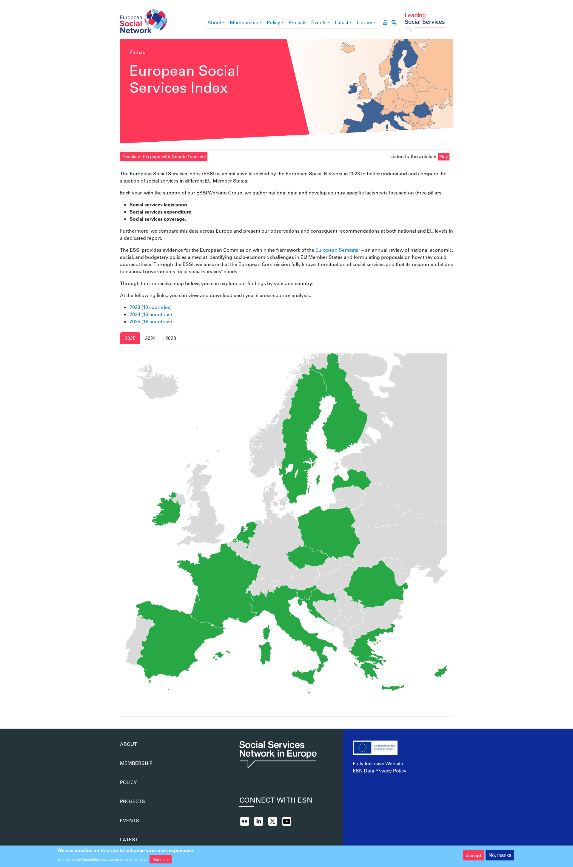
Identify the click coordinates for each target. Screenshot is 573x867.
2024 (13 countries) (151, 314)
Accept (473, 855)
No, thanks (500, 855)
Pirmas (137, 52)
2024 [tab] (150, 338)
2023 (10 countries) (151, 307)
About (214, 22)
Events (318, 22)
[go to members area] (385, 22)
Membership (244, 22)
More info (161, 859)
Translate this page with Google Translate (164, 156)
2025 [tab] (130, 338)
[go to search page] (394, 22)
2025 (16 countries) (151, 321)
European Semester (337, 250)
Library (364, 22)
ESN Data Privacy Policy (379, 770)
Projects (297, 22)
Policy (273, 22)
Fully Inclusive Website (378, 763)
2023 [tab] (170, 338)
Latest (341, 22)
